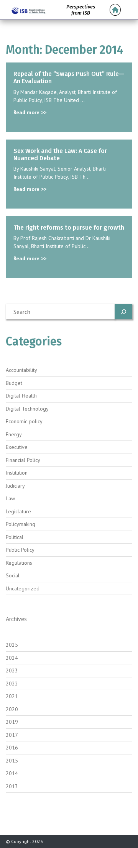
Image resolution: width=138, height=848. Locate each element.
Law (10, 498)
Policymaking (20, 524)
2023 (12, 670)
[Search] (123, 311)
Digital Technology (27, 408)
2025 (12, 644)
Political (14, 537)
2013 (12, 786)
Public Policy (20, 549)
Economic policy (24, 421)
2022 (12, 683)
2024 (12, 657)
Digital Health (21, 395)
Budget (14, 383)
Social (13, 575)
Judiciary (15, 485)
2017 (12, 734)
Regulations (19, 562)
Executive (17, 447)
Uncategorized (22, 588)
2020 (12, 709)
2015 (12, 760)
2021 (12, 696)
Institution (17, 472)
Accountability (21, 369)
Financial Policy (23, 460)
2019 (12, 721)
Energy (14, 434)
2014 (12, 773)
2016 (12, 747)
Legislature (18, 511)
